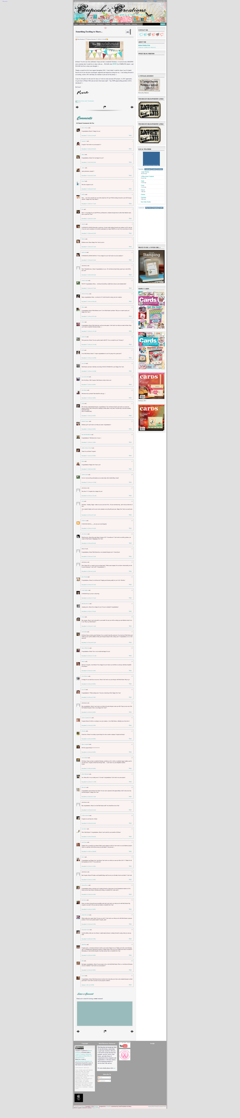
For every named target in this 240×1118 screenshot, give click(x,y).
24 (132, 448)
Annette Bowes (85, 885)
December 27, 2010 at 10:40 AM (89, 301)
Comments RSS (161, 1)
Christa (143, 194)
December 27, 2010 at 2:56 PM (89, 415)
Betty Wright (84, 577)
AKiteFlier (84, 944)
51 (132, 829)
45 (132, 744)
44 (132, 731)
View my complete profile (147, 47)
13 (132, 293)
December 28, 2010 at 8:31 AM (89, 626)
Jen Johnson (84, 534)
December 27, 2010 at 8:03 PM (89, 469)
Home (76, 24)
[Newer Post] (76, 108)
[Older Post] (132, 108)
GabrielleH (84, 631)
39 (132, 661)
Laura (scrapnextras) (86, 717)
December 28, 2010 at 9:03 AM (89, 642)
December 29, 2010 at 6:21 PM (89, 924)
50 (132, 815)
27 (132, 488)
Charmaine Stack (85, 929)
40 (132, 676)
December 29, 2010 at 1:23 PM (89, 866)
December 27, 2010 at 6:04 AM (89, 162)
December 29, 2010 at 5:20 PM (89, 909)
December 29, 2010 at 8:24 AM (89, 810)
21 (132, 403)
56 (132, 900)
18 (132, 363)
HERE (114, 64)
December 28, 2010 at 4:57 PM (89, 697)
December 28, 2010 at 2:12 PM (89, 670)
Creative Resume (90, 24)
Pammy (83, 661)
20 (132, 390)
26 (132, 474)
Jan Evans (84, 900)
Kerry (83, 857)
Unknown (84, 520)
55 (132, 885)
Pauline (83, 239)
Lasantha (108, 1106)
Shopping (155, 208)
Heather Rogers (85, 421)
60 (132, 960)
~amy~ (83, 167)
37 (132, 631)
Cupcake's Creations (79, 1106)
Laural (83, 975)
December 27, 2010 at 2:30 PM (89, 398)
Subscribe (134, 24)
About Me (82, 24)
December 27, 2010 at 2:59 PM (89, 429)
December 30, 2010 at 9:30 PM (89, 970)
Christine (143, 197)
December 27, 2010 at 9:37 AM (89, 288)
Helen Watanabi (85, 774)
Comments (141, 208)
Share (77, 102)
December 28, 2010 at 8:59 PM (89, 768)
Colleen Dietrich (85, 815)
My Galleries (100, 24)
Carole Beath (85, 757)
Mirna (83, 307)
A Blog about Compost (147, 176)
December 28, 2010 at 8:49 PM (89, 739)
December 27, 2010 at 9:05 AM (89, 275)
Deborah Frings (85, 293)
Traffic (161, 208)
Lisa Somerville (85, 376)
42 (132, 703)
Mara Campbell (85, 744)
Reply (130, 135)
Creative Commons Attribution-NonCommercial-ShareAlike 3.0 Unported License (83, 1055)
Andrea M (84, 252)
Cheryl (143, 190)
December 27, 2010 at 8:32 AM (89, 218)
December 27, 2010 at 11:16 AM (89, 344)
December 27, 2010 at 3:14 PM (89, 442)
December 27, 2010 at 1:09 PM (89, 384)
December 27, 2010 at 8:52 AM (89, 260)
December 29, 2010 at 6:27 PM (89, 939)
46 (132, 757)
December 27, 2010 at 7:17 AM (89, 203)
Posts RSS (150, 1)
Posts (100, 1077)
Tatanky (83, 224)
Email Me (127, 24)
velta (83, 501)
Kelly (83, 350)
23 (132, 434)
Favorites (141, 169)
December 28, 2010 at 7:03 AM (89, 584)
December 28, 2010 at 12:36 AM (89, 495)
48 (132, 787)
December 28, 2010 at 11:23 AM (89, 655)
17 (132, 350)
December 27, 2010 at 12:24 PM (89, 358)
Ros (82, 209)
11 (132, 265)
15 (132, 322)
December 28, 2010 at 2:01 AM (89, 515)
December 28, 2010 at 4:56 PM (89, 684)
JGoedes (84, 731)
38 (132, 648)
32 (132, 562)
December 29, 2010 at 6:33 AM (89, 796)
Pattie (83, 461)
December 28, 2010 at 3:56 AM (89, 528)
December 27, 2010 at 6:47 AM (89, 175)
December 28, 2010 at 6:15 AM (89, 556)
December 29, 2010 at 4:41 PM (89, 894)
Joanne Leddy (85, 280)
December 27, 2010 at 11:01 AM (89, 331)
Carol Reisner (85, 676)
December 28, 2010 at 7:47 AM (89, 598)
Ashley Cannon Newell (87, 448)
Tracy (83, 322)
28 (132, 501)
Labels (154, 169)
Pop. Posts (149, 208)
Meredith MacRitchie (86, 434)
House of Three (96, 1107)
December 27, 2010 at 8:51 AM (89, 246)
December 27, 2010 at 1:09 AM (89, 135)
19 (132, 376)
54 (132, 872)
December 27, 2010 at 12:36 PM (89, 371)
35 (132, 603)
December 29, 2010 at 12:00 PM (89, 851)
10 (132, 252)
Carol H (83, 689)
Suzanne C (84, 141)
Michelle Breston (85, 603)
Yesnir (83, 617)
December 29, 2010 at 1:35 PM (89, 879)
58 (132, 929)
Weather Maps (156, 165)
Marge (83, 154)
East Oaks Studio (146, 202)
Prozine (96, 1106)
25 (132, 461)
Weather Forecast (148, 165)
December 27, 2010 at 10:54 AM (89, 316)
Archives (159, 169)
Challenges (148, 169)
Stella (83, 403)
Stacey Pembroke (85, 648)
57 (132, 915)
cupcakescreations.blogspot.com (83, 1061)
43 (132, 717)
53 (132, 857)
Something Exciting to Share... (89, 31)
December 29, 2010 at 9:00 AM (89, 836)
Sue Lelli (84, 363)
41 (132, 689)
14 (132, 307)
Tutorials (107, 24)
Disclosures (120, 24)
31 (132, 548)
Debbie (83, 194)
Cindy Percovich (85, 915)
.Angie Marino (145, 172)
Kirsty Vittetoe (85, 127)
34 (132, 590)
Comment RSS (162, 1106)
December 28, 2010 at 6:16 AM (89, 571)
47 (132, 774)
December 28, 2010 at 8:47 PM (89, 725)
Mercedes (84, 787)
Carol (142, 185)
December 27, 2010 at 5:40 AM (89, 149)
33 (132, 577)
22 (132, 421)
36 (132, 617)
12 (132, 280)
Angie (142, 181)
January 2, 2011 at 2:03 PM (88, 985)
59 (132, 944)
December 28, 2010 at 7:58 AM (89, 611)
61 (128, 31)
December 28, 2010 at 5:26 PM (89, 712)
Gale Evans (84, 842)
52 (132, 842)
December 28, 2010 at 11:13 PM (89, 782)
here (114, 1068)
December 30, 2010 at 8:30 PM (89, 955)
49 (132, 802)
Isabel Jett (84, 336)
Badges (114, 24)
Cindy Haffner (85, 590)
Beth (83, 960)
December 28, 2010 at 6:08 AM (89, 543)
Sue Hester (84, 829)
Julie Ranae (84, 390)
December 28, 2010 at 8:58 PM (89, 752)
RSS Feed (155, 1106)
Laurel (83, 181)
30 (132, 534)
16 (132, 336)
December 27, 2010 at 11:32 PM (89, 482)
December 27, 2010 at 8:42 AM (89, 233)
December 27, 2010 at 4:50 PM (89, 455)
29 (132, 520)
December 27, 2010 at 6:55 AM (89, 189)
